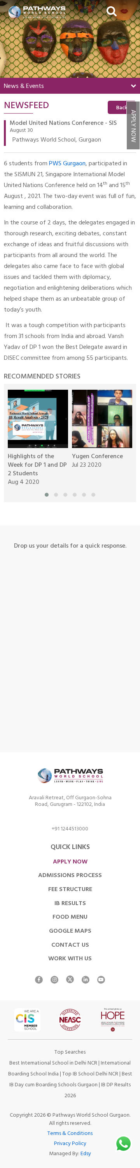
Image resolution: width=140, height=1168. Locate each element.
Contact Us (70, 945)
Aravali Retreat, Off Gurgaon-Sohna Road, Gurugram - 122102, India (70, 802)
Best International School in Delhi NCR (53, 1063)
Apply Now (132, 126)
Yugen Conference (97, 457)
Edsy (85, 1154)
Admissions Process (70, 876)
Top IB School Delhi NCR (90, 1074)
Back (122, 108)
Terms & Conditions (70, 1134)
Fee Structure (70, 890)
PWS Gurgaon (67, 164)
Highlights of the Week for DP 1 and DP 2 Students (37, 465)
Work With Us (70, 959)
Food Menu (70, 917)
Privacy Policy (70, 1144)
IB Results (70, 904)
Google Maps (70, 931)
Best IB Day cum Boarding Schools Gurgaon (70, 1080)
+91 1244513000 (70, 830)
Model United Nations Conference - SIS (63, 123)
